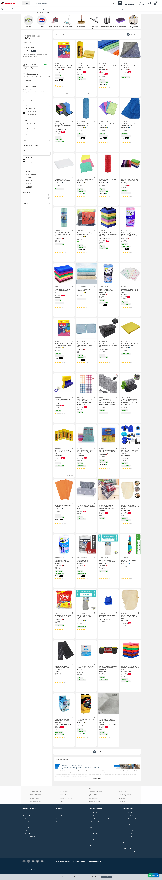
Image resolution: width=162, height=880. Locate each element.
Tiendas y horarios (27, 821)
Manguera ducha (122, 799)
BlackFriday (93, 842)
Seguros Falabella (128, 830)
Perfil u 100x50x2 (123, 790)
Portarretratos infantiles (94, 801)
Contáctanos (26, 812)
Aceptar (106, 877)
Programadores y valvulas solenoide (125, 794)
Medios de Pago (27, 815)
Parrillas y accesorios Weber (35, 801)
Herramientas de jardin (34, 798)
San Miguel (38, 93)
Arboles (61, 801)
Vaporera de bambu (123, 791)
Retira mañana (27, 80)
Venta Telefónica (94, 830)
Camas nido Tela (33, 797)
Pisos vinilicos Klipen (123, 795)
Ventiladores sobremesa (94, 790)
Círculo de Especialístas (130, 818)
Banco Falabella (127, 836)
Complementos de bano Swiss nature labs (95, 792)
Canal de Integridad (28, 839)
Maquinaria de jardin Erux (35, 791)
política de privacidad (85, 877)
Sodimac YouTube (128, 845)
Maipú (32, 93)
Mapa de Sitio (94, 845)
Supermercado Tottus (129, 839)
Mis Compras (60, 818)
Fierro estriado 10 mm (34, 788)
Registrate (59, 812)
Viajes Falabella (127, 833)
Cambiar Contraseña (62, 815)
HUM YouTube (127, 848)
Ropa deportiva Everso (94, 799)
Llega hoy (26, 68)
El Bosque (46, 93)
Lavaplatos (32, 795)
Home (26, 12)
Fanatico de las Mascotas (130, 815)
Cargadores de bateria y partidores (66, 797)
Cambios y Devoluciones (29, 818)
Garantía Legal (26, 824)
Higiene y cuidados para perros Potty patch (36, 794)
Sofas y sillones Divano (94, 794)
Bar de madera (122, 792)
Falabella (125, 827)
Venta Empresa (94, 815)
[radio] (55, 86)
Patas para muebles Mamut (35, 790)
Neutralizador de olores (65, 790)
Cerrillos (26, 93)
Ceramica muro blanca (94, 798)
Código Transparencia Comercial (99, 818)
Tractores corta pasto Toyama (95, 791)
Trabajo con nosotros (96, 824)
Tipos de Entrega (52, 9)
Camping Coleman (33, 799)
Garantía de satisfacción (29, 827)
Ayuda (58, 821)
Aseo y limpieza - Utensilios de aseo (37, 12)
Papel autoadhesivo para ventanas (36, 792)
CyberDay (93, 836)
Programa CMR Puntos (29, 836)
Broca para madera (63, 788)
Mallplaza (126, 842)
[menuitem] (122, 8)
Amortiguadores (122, 801)
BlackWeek (93, 839)
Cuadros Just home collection (66, 798)
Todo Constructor (95, 821)
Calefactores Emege (93, 788)
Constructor (32, 9)
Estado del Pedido (27, 833)
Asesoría (24, 9)
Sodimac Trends (127, 821)
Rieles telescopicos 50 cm (65, 792)
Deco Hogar (41, 9)
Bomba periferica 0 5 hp (94, 795)
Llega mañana (34, 68)
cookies (95, 877)
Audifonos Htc (63, 799)
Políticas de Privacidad (79, 861)
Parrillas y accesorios (64, 795)
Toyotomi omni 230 (64, 794)
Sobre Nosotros (94, 812)
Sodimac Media (127, 824)
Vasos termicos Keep (123, 788)
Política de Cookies (95, 861)
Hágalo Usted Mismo (129, 812)
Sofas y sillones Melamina (65, 791)
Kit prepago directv (123, 798)
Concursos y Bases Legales (30, 842)
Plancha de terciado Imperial (125, 797)
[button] (77, 3)
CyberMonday (94, 833)
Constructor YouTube (129, 851)
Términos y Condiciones (62, 861)
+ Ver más (29, 186)
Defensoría (93, 827)
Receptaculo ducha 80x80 (94, 797)
